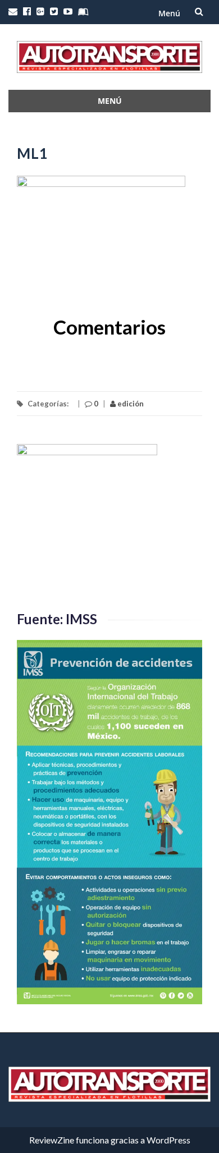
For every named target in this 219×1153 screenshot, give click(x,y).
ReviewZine (51, 1139)
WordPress (168, 1139)
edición (130, 403)
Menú (169, 13)
